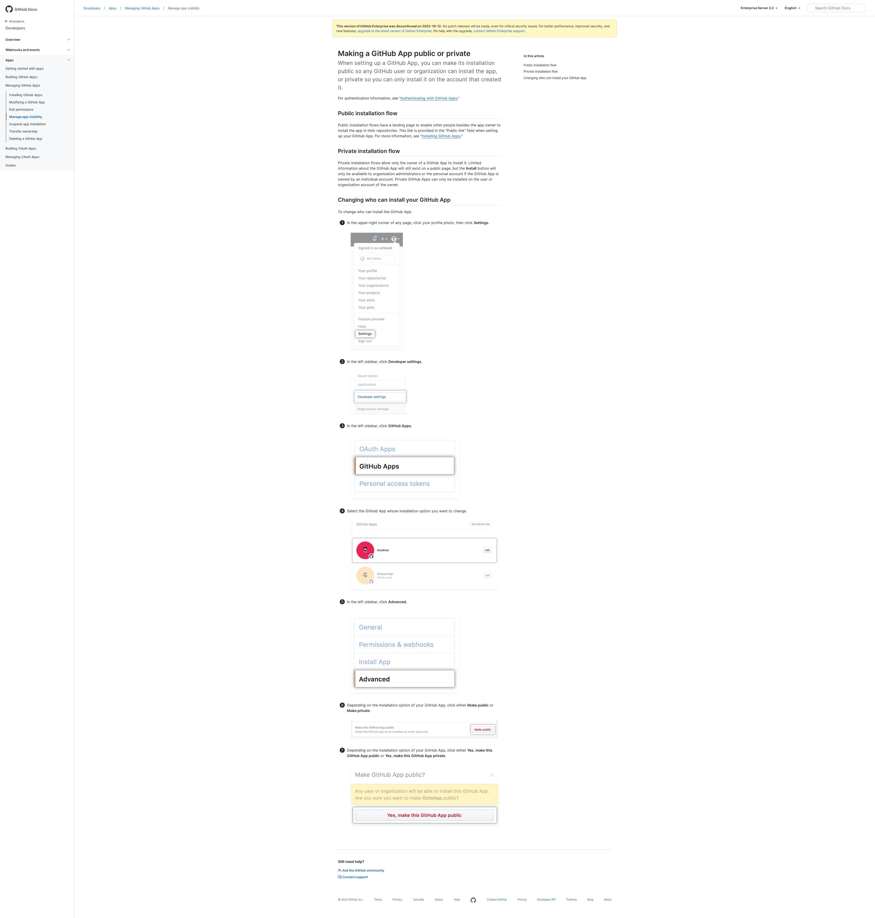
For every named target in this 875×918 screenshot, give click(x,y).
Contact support (355, 877)
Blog (590, 899)
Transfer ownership (23, 131)
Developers (15, 28)
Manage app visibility (25, 117)
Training (571, 899)
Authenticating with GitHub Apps (428, 98)
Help (457, 899)
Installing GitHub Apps (25, 95)
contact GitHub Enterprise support (499, 31)
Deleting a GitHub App (25, 138)
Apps (115, 8)
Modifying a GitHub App (27, 102)
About (607, 899)
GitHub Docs (26, 9)
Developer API (546, 899)
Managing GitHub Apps (144, 8)
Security (418, 899)
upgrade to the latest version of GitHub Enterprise (395, 31)
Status (439, 899)
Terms (378, 899)
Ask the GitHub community (363, 870)
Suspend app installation (27, 124)
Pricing (521, 899)
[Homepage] (473, 900)
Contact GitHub (497, 899)
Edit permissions (21, 109)
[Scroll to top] (865, 908)
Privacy (397, 899)
